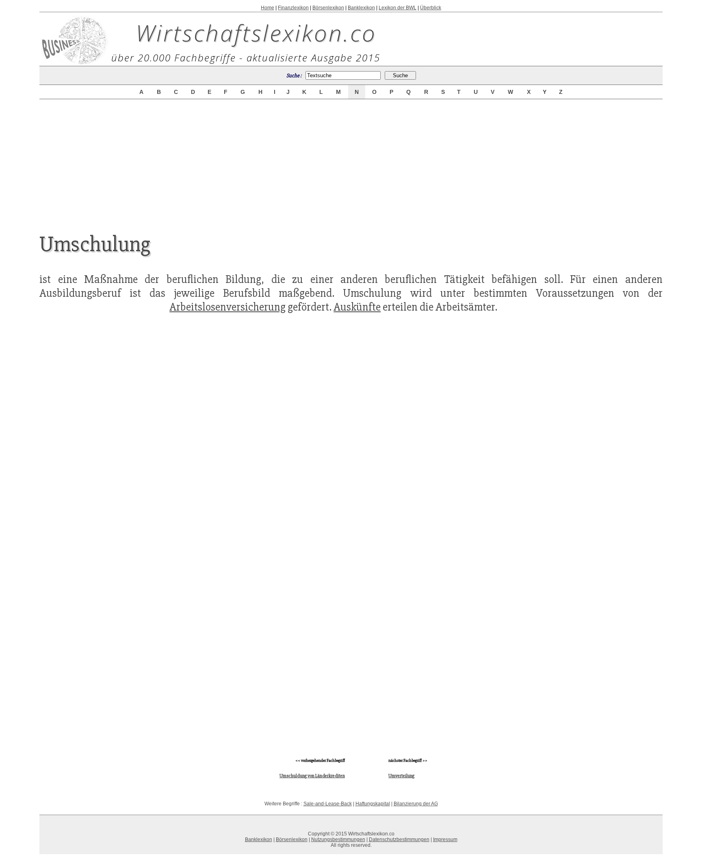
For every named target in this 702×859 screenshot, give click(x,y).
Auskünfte (357, 307)
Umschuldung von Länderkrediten (312, 776)
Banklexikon (361, 8)
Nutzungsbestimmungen (338, 839)
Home (267, 8)
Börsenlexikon (328, 8)
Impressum (445, 839)
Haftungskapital (372, 804)
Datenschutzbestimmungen (399, 839)
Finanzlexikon (293, 8)
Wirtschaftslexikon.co (256, 32)
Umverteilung (401, 776)
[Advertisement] (351, 159)
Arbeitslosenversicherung (227, 307)
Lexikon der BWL (397, 8)
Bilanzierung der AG (416, 804)
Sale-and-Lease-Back (327, 804)
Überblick (430, 8)
